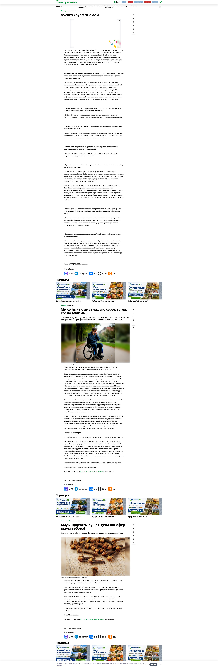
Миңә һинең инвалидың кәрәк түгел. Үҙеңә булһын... (89, 6)
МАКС (155, 2)
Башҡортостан (66, 1)
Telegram (139, 2)
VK (124, 2)
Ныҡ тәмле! (134, 6)
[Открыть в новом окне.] (68, 273)
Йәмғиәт (63, 305)
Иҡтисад (63, 11)
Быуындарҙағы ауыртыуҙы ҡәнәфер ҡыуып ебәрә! (115, 6)
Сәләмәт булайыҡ (66, 521)
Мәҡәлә (59, 6)
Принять (153, 664)
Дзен (147, 2)
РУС (130, 2)
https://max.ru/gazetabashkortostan (92, 471)
